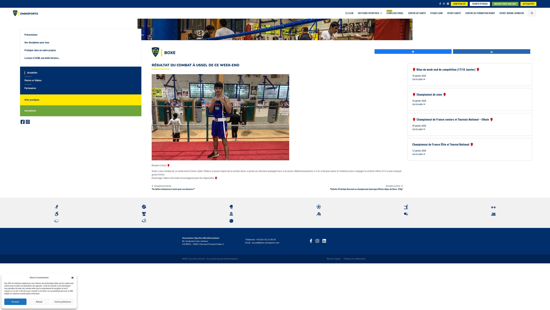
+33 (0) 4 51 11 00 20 (266, 239)
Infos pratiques (31, 99)
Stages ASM (436, 13)
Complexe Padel (394, 13)
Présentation (30, 34)
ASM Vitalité (459, 4)
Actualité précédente (162, 186)
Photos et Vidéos (33, 80)
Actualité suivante (393, 186)
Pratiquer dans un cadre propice (40, 50)
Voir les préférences (63, 302)
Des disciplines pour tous (36, 42)
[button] (72, 277)
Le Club (349, 13)
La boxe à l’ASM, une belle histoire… (42, 58)
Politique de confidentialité (355, 259)
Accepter (15, 302)
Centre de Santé (417, 13)
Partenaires (30, 88)
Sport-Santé (454, 13)
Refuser (39, 302)
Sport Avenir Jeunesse (511, 13)
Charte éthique (480, 4)
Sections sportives (368, 13)
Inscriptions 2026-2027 (505, 4)
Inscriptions (30, 110)
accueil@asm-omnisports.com (265, 243)
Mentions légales (334, 259)
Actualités (528, 4)
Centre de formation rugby (480, 13)
